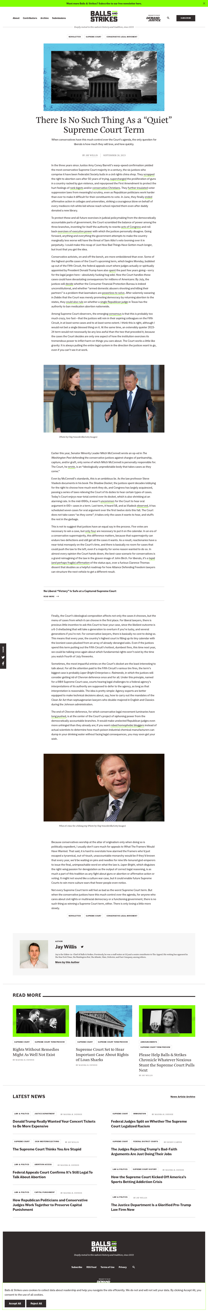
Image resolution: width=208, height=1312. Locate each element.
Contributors (30, 18)
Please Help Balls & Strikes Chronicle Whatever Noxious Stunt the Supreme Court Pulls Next (167, 1062)
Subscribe (186, 18)
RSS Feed (91, 1267)
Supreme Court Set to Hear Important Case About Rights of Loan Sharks (102, 1054)
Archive (44, 18)
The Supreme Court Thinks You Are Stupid (47, 1149)
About (16, 18)
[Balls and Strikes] (104, 16)
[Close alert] (204, 3)
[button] (168, 18)
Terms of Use (107, 1267)
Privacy (123, 1267)
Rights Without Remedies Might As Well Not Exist (36, 1051)
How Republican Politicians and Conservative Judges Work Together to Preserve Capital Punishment (50, 1205)
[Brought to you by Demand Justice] (153, 18)
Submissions (59, 18)
